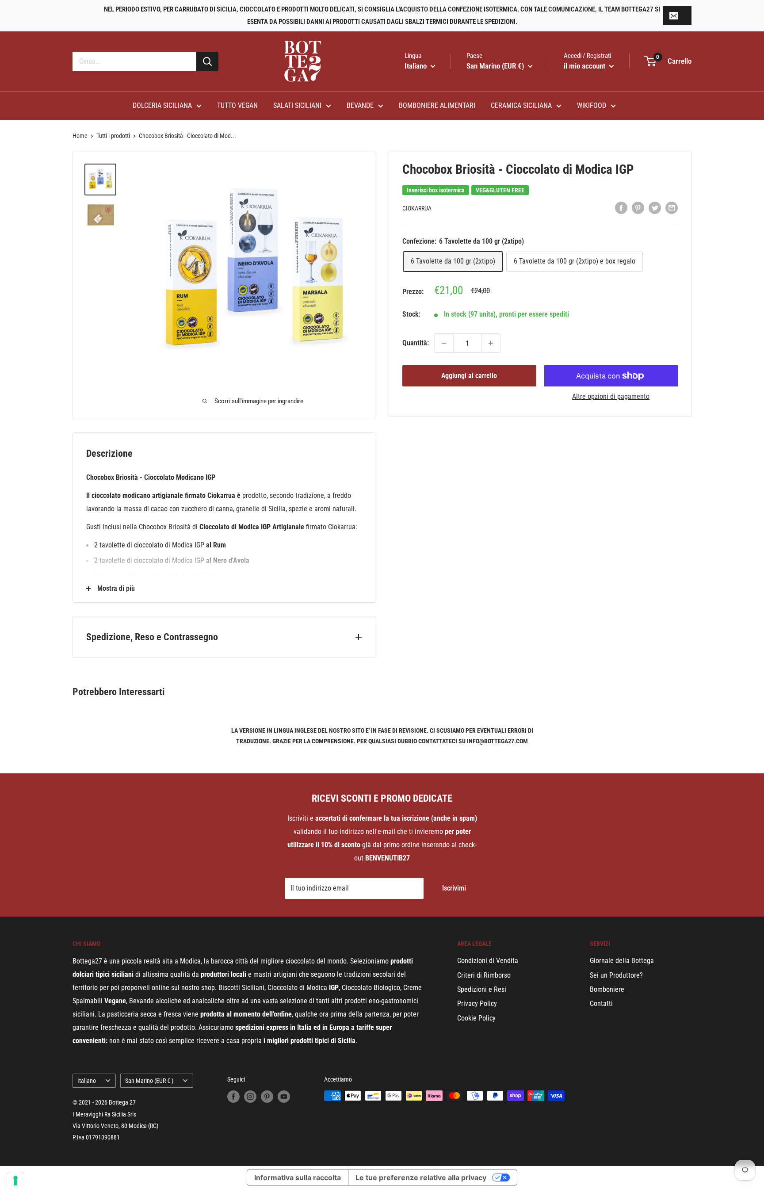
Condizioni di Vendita (487, 960)
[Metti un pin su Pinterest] (638, 207)
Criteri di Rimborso (484, 975)
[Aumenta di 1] (490, 343)
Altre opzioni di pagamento (610, 396)
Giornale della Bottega (622, 960)
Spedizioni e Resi (481, 989)
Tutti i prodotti (113, 135)
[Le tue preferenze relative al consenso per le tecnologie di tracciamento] (15, 1180)
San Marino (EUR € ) (149, 1080)
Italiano (86, 1080)
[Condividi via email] (671, 207)
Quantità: (415, 343)
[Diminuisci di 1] (444, 343)
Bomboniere (607, 989)
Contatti (601, 1003)
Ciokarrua (417, 208)
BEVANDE (360, 105)
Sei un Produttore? (616, 975)
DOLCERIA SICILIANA (162, 105)
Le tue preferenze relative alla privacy (420, 1177)
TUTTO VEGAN (237, 105)
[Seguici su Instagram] (250, 1096)
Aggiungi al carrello (469, 375)
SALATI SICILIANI (297, 105)
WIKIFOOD (591, 105)
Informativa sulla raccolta (297, 1177)
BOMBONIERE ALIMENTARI (437, 105)
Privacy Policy (477, 1003)
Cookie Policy (476, 1018)
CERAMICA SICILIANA (521, 105)
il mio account (585, 65)
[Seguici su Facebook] (233, 1096)
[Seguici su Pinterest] (267, 1096)
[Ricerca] (207, 61)
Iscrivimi (454, 888)
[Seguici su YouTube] (284, 1096)
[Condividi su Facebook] (621, 207)
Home (80, 135)
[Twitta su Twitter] (655, 207)
